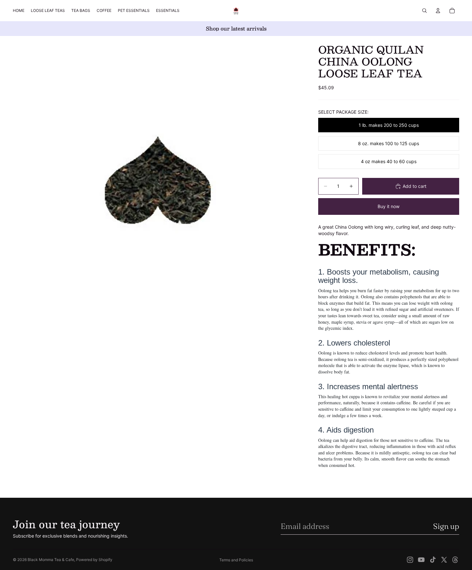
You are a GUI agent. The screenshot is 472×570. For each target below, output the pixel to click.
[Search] (424, 11)
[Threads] (455, 560)
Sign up (446, 526)
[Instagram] (410, 560)
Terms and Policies (236, 559)
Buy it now (388, 206)
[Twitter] (444, 560)
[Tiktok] (433, 560)
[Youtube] (421, 560)
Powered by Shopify (94, 559)
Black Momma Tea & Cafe (51, 559)
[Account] (438, 11)
